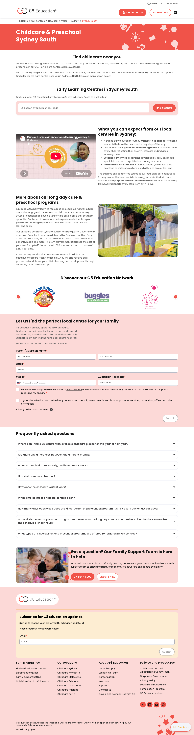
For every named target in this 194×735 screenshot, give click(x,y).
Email (20, 364)
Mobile (20, 377)
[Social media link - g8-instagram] (163, 704)
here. (56, 628)
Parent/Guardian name (31, 350)
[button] (18, 297)
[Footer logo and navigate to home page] (37, 598)
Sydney (75, 21)
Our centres (38, 21)
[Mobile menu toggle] (176, 12)
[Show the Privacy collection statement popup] (51, 409)
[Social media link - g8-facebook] (143, 704)
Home (24, 21)
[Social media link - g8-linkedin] (150, 704)
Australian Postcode (111, 377)
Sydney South (89, 21)
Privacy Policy (74, 389)
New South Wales (57, 21)
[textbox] (85, 108)
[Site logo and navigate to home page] (52, 10)
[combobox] (83, 107)
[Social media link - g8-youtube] (156, 704)
